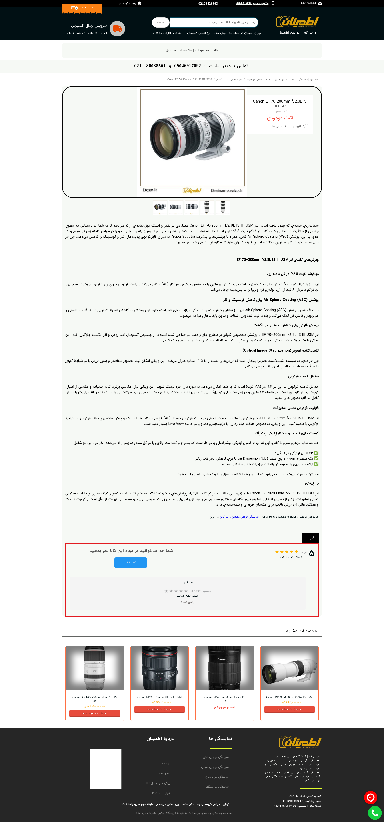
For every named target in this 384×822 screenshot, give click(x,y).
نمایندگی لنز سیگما (217, 787)
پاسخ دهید (187, 602)
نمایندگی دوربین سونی (215, 767)
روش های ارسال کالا (158, 783)
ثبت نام (123, 3)
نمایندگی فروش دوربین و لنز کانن (239, 516)
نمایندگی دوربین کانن (216, 757)
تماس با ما (164, 774)
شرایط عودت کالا (160, 793)
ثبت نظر (130, 563)
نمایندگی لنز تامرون (217, 777)
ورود (133, 3)
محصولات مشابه (301, 631)
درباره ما (165, 764)
